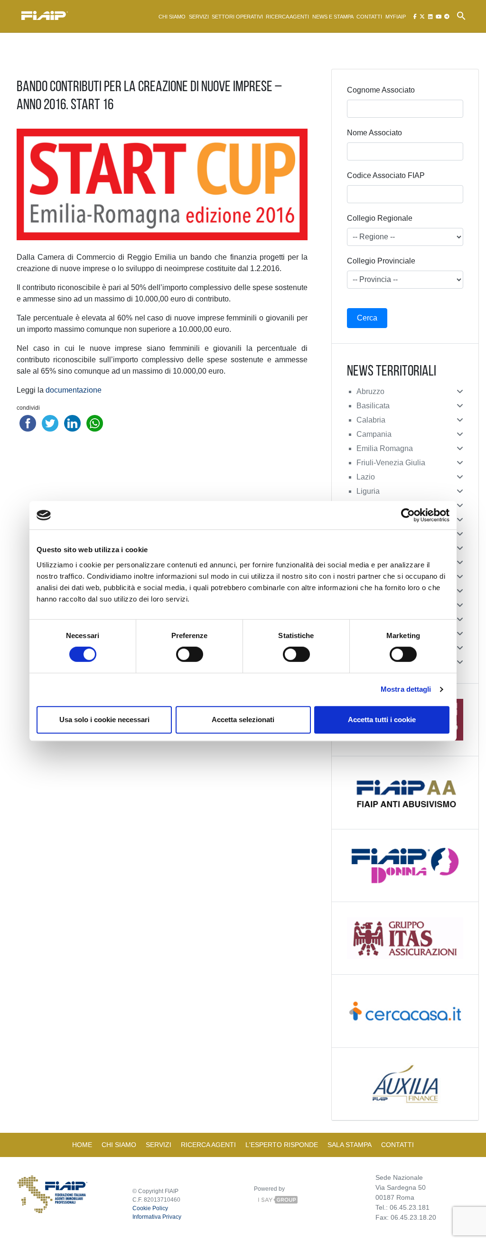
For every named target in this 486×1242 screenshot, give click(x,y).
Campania (374, 434)
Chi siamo (172, 16)
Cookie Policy (150, 1208)
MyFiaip (395, 16)
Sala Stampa (349, 1144)
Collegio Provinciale (381, 261)
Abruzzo (370, 391)
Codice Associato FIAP (386, 175)
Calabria (370, 420)
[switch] (189, 654)
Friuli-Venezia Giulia (390, 463)
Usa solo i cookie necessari (104, 719)
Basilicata (373, 406)
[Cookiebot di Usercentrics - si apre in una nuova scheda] (407, 515)
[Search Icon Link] (461, 15)
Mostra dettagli (406, 689)
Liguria (368, 491)
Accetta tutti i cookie (382, 719)
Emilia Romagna (384, 448)
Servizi (199, 16)
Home (82, 1144)
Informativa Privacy (156, 1217)
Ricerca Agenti (287, 16)
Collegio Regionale (379, 218)
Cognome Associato (381, 90)
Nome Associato (374, 133)
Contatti (369, 16)
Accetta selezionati (243, 719)
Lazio (365, 477)
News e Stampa (333, 16)
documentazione (74, 390)
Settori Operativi (237, 16)
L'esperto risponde (281, 1144)
